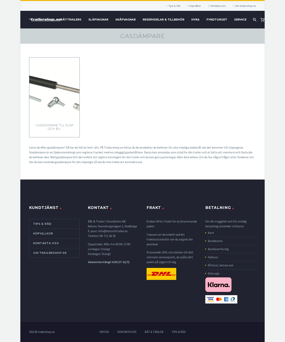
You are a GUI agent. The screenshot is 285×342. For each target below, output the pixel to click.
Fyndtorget (216, 19)
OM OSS (104, 332)
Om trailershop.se (245, 6)
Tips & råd (174, 6)
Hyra (195, 19)
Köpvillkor (195, 6)
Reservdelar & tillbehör (163, 19)
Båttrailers (70, 19)
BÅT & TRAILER (154, 332)
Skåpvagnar (125, 19)
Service (240, 19)
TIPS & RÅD (179, 332)
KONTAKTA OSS (126, 332)
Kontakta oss (218, 6)
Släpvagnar (98, 19)
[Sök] (254, 19)
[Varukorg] (264, 19)
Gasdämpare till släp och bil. (54, 127)
